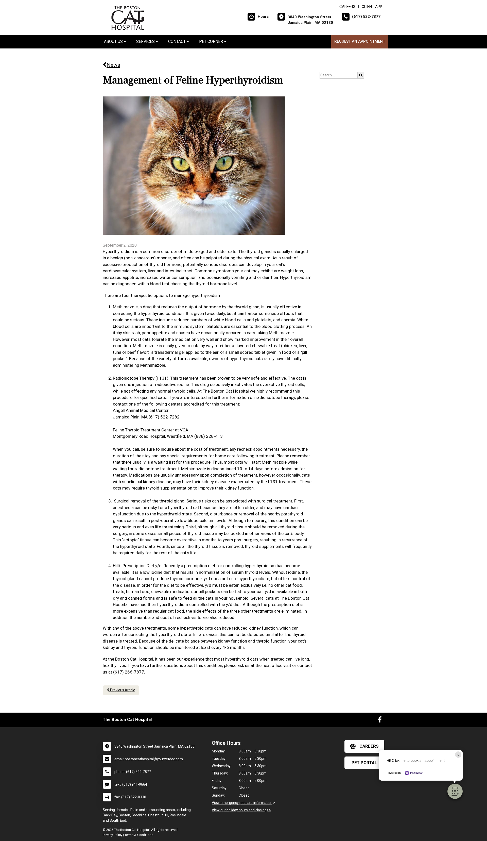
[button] (455, 791)
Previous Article (122, 690)
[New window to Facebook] (379, 721)
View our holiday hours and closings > (241, 810)
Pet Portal (364, 762)
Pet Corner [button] (211, 41)
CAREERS (347, 6)
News (113, 65)
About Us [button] (114, 41)
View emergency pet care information (242, 803)
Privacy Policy (112, 835)
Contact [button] (177, 41)
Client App (372, 6)
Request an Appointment (359, 41)
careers (369, 746)
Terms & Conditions (139, 835)
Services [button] (146, 41)
